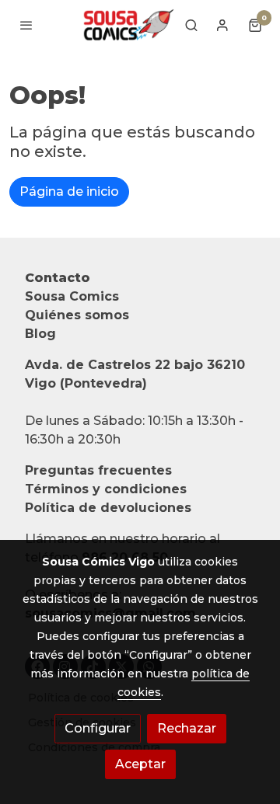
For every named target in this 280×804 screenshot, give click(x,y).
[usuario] (222, 25)
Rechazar (186, 728)
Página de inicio (69, 191)
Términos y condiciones (106, 489)
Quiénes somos (77, 315)
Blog (40, 333)
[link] (127, 25)
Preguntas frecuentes (98, 470)
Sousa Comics (72, 296)
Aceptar (140, 764)
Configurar (98, 728)
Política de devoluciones (108, 507)
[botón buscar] (191, 25)
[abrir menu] (26, 25)
